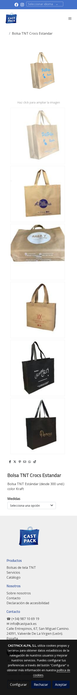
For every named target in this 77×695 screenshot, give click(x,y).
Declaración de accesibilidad (28, 603)
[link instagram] (22, 4)
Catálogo (14, 577)
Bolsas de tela (17, 567)
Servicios (13, 572)
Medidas (13, 498)
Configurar (18, 684)
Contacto (14, 598)
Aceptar (61, 684)
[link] (11, 18)
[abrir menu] (70, 18)
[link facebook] (16, 4)
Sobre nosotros (19, 593)
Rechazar (41, 684)
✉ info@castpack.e (21, 623)
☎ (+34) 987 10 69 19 (23, 619)
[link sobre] (38, 539)
